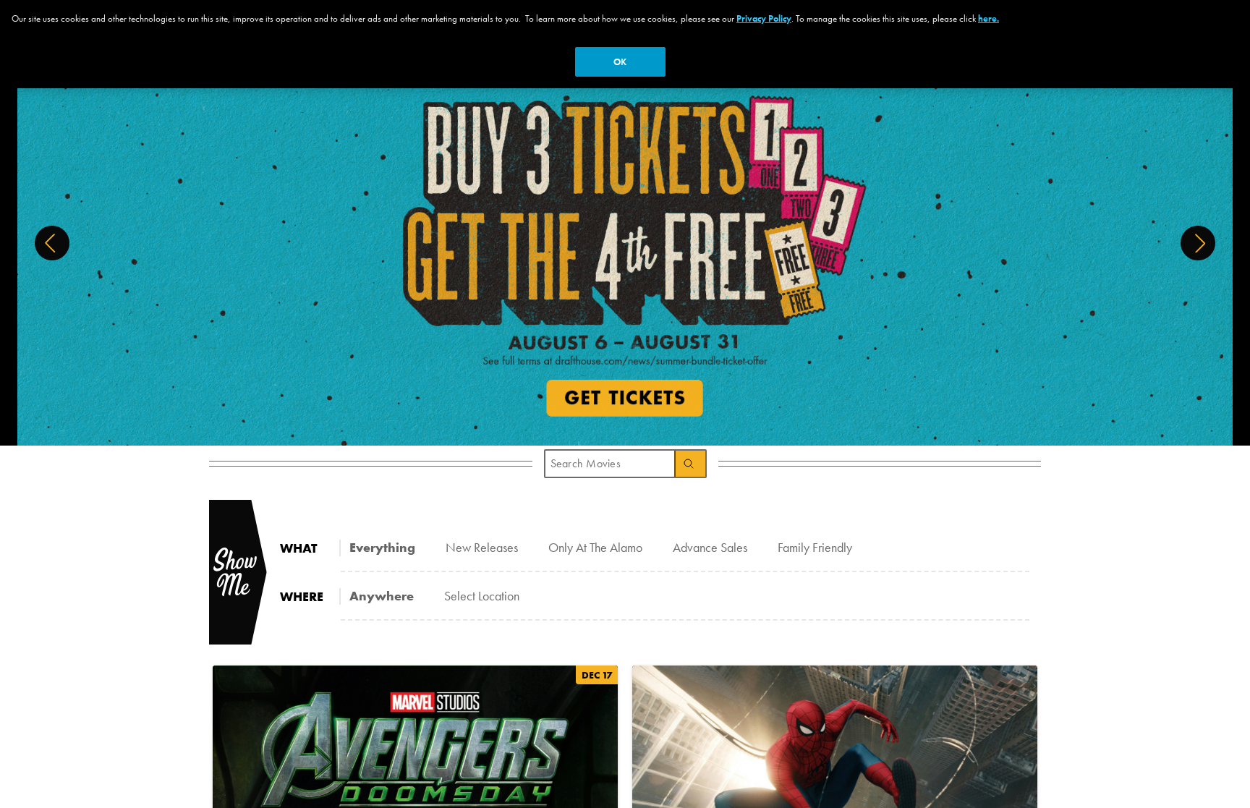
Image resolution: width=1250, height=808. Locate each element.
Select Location (481, 595)
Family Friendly (815, 547)
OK (619, 62)
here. (988, 18)
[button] (52, 243)
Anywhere (381, 595)
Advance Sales (710, 547)
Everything (382, 547)
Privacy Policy (763, 18)
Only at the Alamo (595, 547)
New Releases (482, 547)
